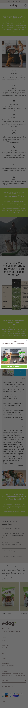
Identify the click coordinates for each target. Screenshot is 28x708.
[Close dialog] (27, 340)
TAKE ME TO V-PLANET (14, 366)
